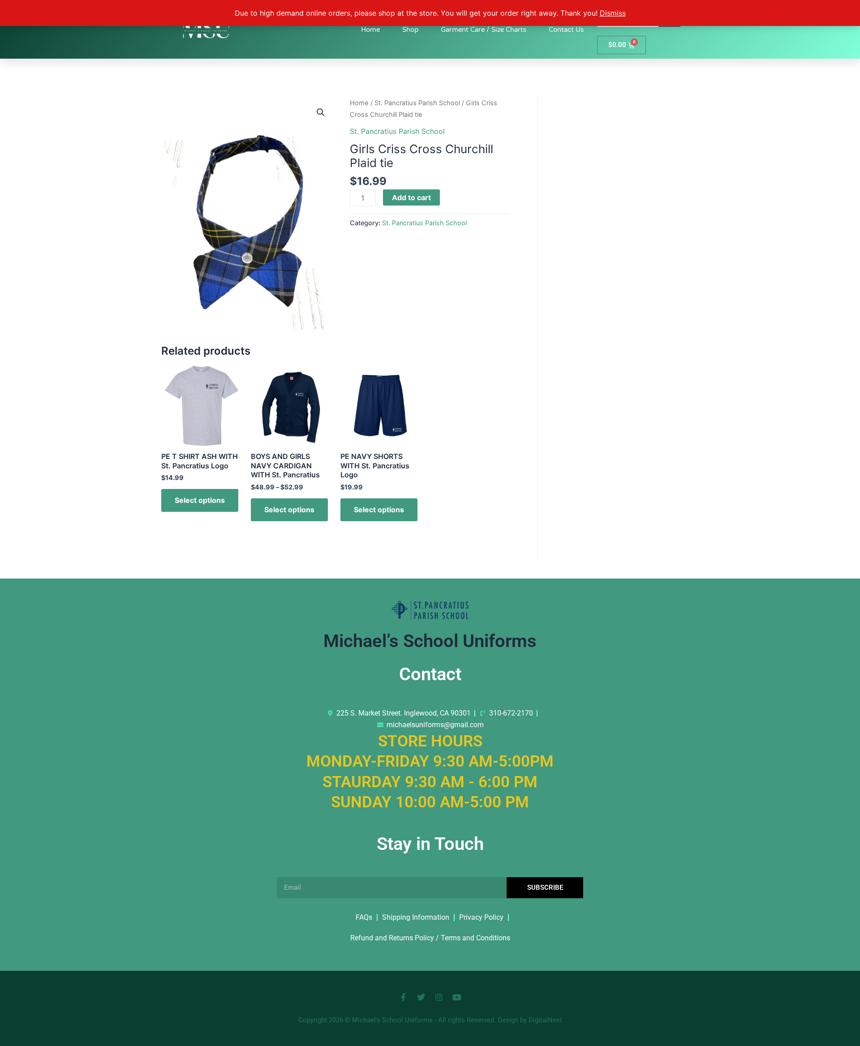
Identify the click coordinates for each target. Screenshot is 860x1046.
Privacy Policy (481, 917)
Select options (200, 500)
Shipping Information (415, 917)
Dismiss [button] (613, 13)
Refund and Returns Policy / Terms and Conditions (430, 938)
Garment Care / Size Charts (483, 30)
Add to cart (411, 197)
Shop (410, 30)
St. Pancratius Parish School (417, 103)
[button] (321, 112)
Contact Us (566, 30)
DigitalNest (545, 1020)
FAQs (364, 917)
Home (370, 30)
